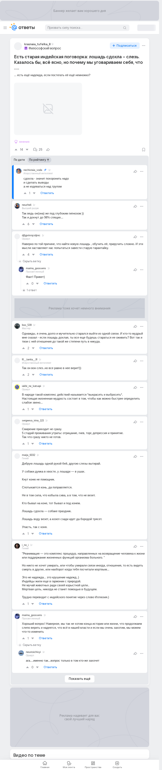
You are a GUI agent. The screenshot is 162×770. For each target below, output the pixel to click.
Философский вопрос (45, 48)
